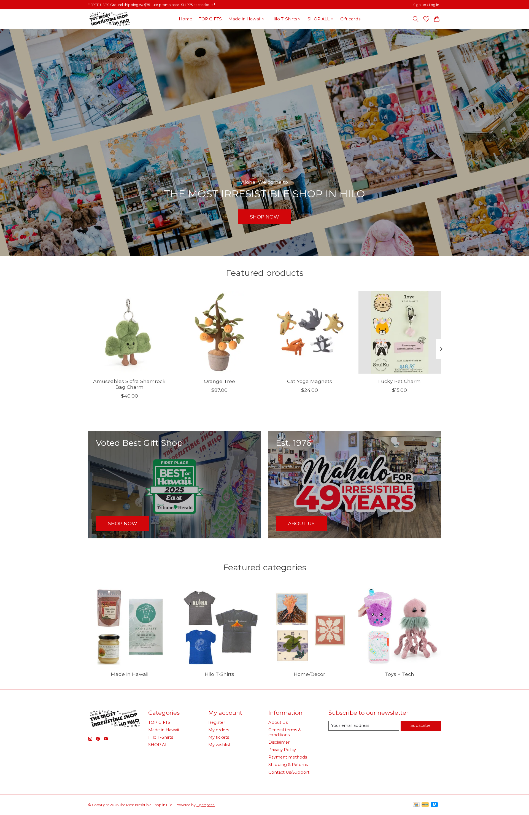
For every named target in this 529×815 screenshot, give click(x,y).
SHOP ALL (159, 744)
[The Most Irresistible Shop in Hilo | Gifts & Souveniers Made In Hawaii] (109, 18)
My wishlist (219, 744)
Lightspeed (205, 805)
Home (185, 18)
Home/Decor (309, 674)
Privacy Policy (282, 749)
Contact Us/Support (288, 772)
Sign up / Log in (426, 5)
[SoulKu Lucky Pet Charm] (399, 332)
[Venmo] (434, 805)
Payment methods (287, 757)
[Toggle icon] (416, 19)
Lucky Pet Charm (399, 381)
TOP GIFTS (210, 18)
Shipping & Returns (288, 764)
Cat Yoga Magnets (309, 381)
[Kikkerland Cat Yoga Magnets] (309, 332)
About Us (278, 722)
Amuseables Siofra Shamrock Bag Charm (129, 384)
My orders (218, 729)
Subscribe (421, 725)
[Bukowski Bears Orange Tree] (219, 332)
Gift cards (350, 18)
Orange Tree (219, 381)
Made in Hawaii (129, 674)
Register (216, 722)
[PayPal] (425, 805)
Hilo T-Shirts (219, 674)
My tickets (218, 737)
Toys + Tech (399, 674)
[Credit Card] (416, 805)
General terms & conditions (284, 732)
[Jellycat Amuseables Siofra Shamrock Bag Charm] (129, 332)
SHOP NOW (264, 217)
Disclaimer (279, 742)
